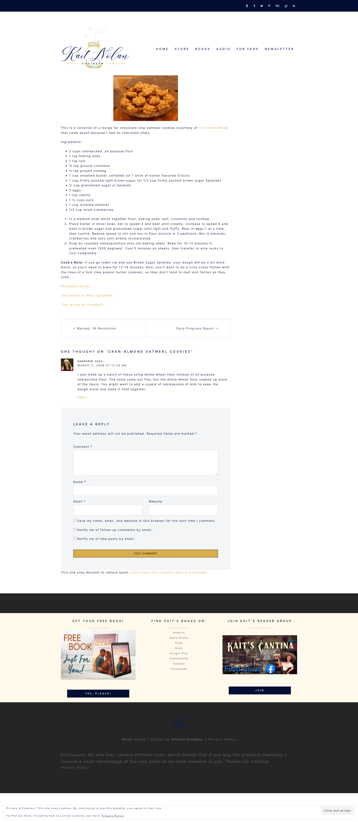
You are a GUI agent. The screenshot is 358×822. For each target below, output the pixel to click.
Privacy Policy (222, 739)
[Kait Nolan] (95, 48)
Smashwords (179, 658)
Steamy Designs (187, 739)
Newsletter (279, 49)
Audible (179, 663)
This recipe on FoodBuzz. (83, 304)
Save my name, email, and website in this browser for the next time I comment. (146, 520)
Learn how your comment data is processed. (169, 572)
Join (259, 690)
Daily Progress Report (195, 328)
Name (79, 482)
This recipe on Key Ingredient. (87, 295)
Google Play (179, 653)
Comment (82, 446)
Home (162, 49)
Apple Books (179, 637)
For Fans (248, 49)
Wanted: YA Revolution (96, 328)
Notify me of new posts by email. (106, 538)
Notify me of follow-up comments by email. (114, 530)
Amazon (179, 632)
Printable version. (76, 286)
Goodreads (179, 668)
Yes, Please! (98, 693)
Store (182, 49)
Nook (179, 648)
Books (202, 49)
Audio (223, 49)
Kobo (179, 642)
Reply (82, 397)
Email (79, 501)
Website (155, 501)
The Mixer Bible (212, 127)
